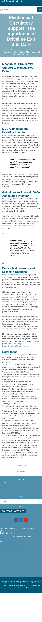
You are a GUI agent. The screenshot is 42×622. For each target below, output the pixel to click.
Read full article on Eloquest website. (15, 346)
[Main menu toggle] (39, 9)
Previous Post (21, 466)
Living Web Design (35, 582)
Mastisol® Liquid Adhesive (27, 321)
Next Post (21, 471)
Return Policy (16, 588)
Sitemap (27, 588)
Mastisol (35, 341)
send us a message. (15, 344)
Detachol (25, 341)
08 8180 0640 (7, 531)
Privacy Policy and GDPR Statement (14, 585)
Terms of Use (35, 585)
